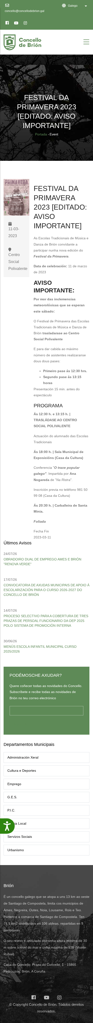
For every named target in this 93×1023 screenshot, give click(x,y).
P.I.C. (11, 810)
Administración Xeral (22, 757)
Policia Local (16, 823)
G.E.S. (12, 797)
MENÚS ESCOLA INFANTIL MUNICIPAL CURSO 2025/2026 (40, 649)
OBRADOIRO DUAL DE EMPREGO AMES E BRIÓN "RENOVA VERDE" (42, 561)
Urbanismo (15, 850)
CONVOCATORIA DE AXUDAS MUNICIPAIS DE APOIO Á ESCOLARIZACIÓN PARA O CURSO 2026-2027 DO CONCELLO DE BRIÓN (46, 590)
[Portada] (23, 41)
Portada (41, 134)
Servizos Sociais (19, 837)
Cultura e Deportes (21, 770)
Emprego (14, 784)
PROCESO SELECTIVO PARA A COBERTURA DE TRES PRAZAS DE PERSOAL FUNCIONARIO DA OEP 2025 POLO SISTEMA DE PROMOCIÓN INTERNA (46, 620)
